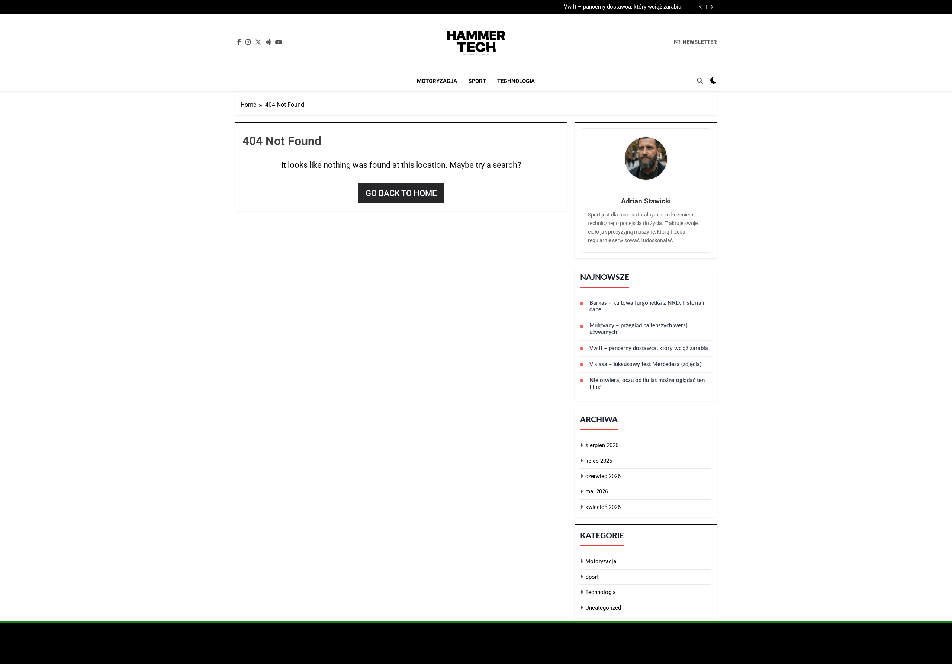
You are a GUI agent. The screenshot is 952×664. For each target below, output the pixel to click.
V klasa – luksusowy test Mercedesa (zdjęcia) (645, 364)
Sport (477, 81)
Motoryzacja (437, 81)
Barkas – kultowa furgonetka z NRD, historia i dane (646, 306)
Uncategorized (603, 607)
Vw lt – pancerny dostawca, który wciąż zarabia (622, 7)
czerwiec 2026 (603, 476)
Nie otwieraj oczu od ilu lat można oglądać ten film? (647, 384)
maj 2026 (596, 491)
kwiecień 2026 (603, 507)
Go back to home (401, 193)
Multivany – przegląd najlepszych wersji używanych (639, 329)
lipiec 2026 (598, 461)
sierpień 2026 (601, 445)
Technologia (516, 81)
